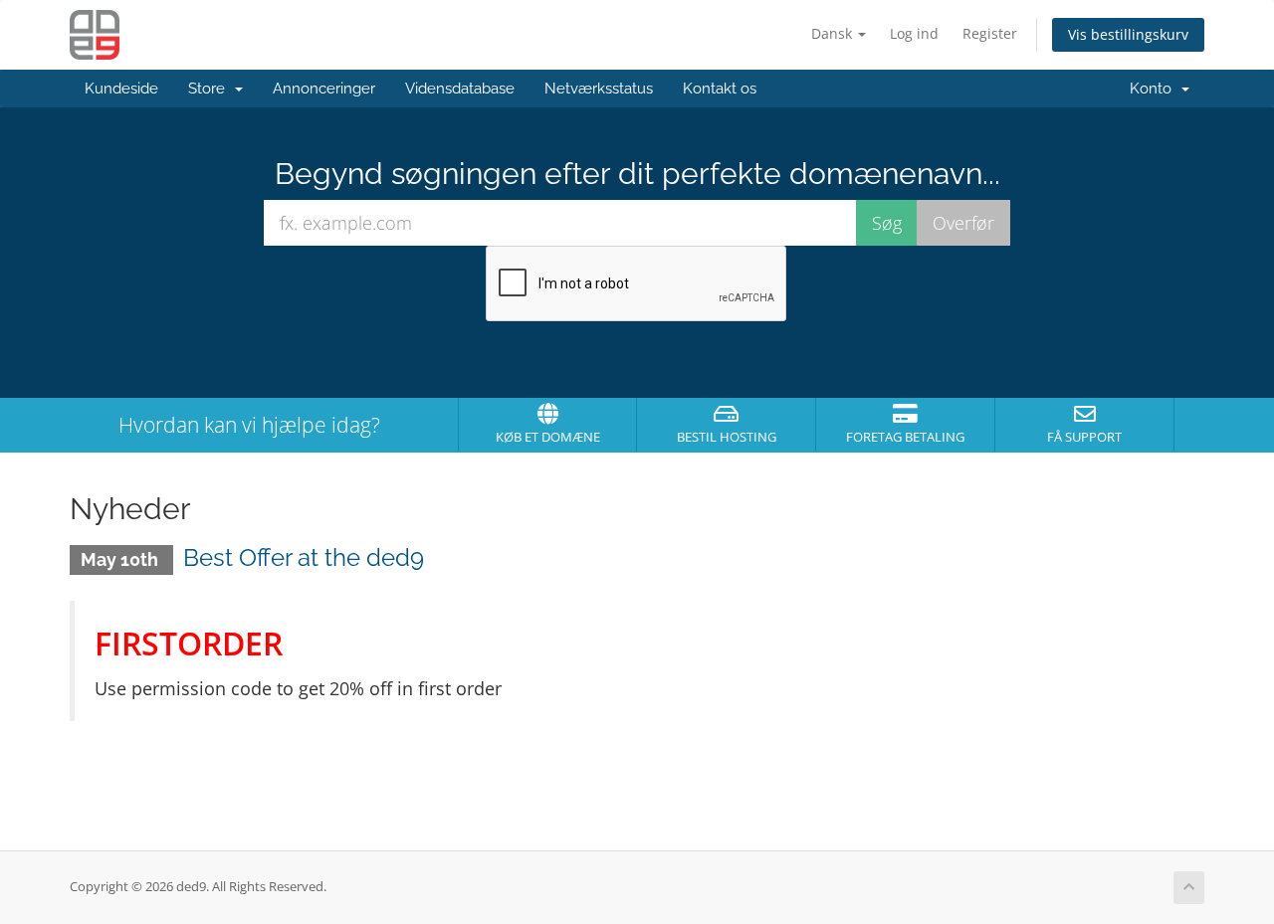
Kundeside (121, 88)
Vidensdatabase (460, 88)
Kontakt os (719, 88)
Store (210, 88)
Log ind (914, 33)
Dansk (833, 33)
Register (989, 33)
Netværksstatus (598, 88)
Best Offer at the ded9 (303, 557)
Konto (1154, 88)
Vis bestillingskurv (1128, 34)
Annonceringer (324, 88)
